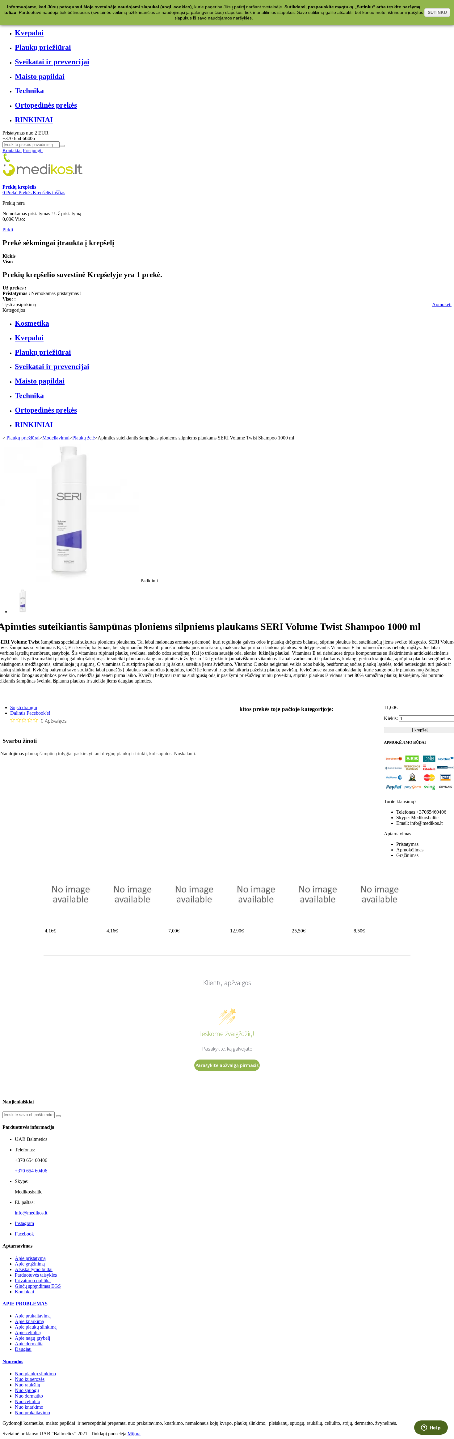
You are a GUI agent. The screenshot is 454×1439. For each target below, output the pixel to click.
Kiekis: (391, 718)
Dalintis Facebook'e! (30, 713)
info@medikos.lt (31, 1212)
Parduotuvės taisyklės (36, 1275)
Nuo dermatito (29, 1395)
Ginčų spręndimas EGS (38, 1286)
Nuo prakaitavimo (32, 1412)
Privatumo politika (33, 1280)
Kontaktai (12, 150)
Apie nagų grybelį (32, 1338)
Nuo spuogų (27, 1390)
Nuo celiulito (27, 1401)
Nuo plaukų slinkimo (35, 1373)
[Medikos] (42, 181)
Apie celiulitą (28, 1332)
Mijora (134, 1433)
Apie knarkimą (29, 1321)
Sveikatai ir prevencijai (52, 62)
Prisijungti (33, 150)
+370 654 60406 (31, 1170)
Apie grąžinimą (30, 1263)
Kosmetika (32, 323)
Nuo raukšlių (27, 1384)
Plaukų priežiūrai (43, 47)
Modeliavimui (55, 437)
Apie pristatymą (30, 1258)
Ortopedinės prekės (46, 105)
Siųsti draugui (23, 707)
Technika (29, 91)
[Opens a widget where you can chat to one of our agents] (431, 1428)
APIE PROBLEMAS (25, 1303)
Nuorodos (12, 1361)
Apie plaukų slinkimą (36, 1327)
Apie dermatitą (29, 1343)
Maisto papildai (40, 76)
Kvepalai (29, 33)
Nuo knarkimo (29, 1407)
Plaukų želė (83, 437)
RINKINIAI (34, 120)
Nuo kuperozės (29, 1379)
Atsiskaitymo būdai (34, 1269)
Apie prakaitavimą (33, 1315)
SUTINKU (437, 12)
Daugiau (23, 1349)
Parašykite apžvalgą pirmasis (227, 1065)
